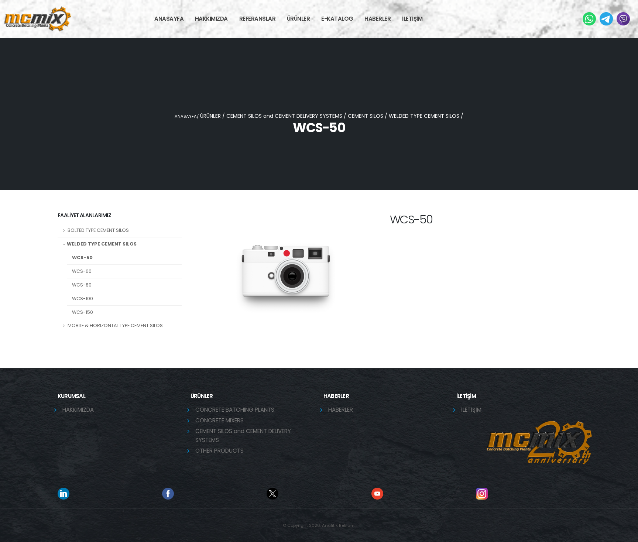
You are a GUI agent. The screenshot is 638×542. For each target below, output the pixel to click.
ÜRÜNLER (298, 19)
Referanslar (257, 19)
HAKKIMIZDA (78, 410)
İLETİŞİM (412, 19)
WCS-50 (82, 257)
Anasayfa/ (187, 116)
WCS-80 (82, 285)
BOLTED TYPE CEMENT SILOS (97, 230)
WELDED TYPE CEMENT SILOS (424, 116)
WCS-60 (82, 271)
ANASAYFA (168, 19)
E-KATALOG (337, 19)
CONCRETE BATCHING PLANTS (234, 410)
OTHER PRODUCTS (219, 450)
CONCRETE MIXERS (219, 420)
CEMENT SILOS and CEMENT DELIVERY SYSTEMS (284, 116)
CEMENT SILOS (365, 116)
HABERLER (377, 19)
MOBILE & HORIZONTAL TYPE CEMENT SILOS (114, 325)
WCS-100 (82, 298)
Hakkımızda (211, 19)
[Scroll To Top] (625, 533)
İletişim (471, 410)
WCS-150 (82, 312)
